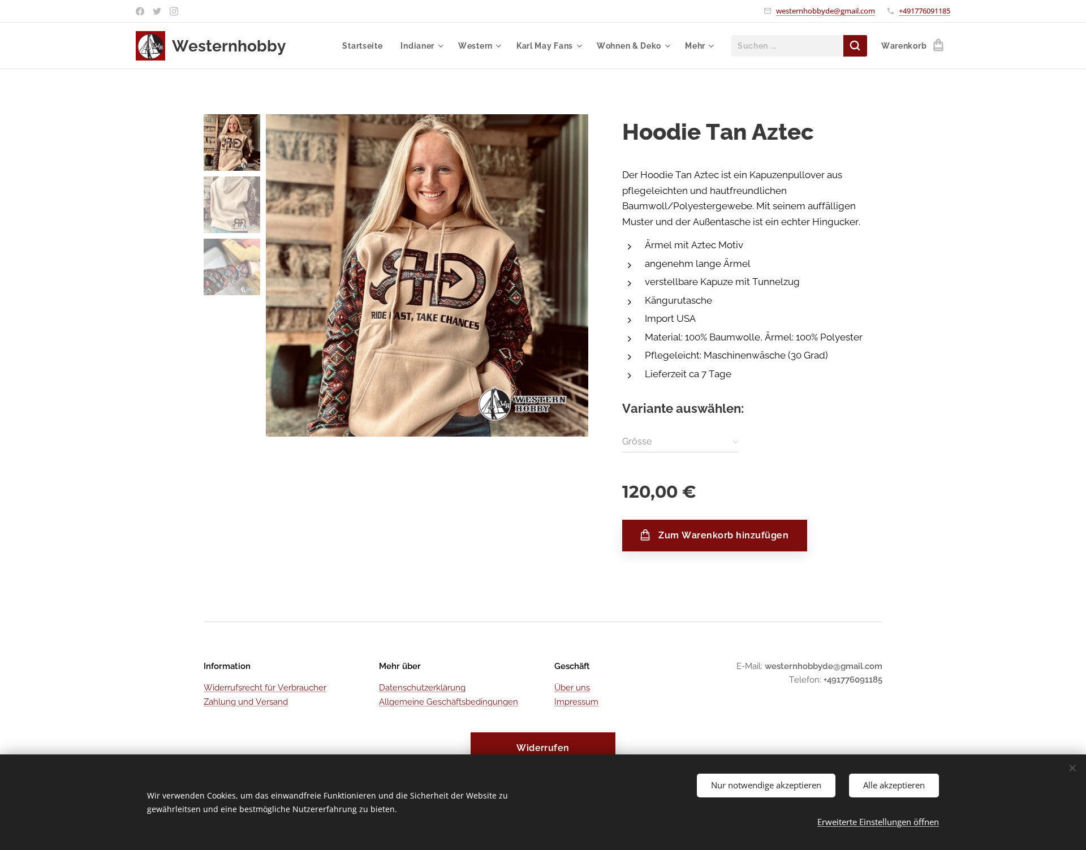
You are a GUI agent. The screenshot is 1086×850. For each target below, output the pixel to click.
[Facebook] (140, 11)
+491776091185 (924, 11)
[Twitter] (157, 11)
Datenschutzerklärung (422, 688)
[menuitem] (365, 46)
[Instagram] (174, 11)
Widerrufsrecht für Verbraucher (265, 688)
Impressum (576, 702)
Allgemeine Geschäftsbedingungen (448, 702)
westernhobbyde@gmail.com (825, 11)
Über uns (572, 688)
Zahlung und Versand (246, 702)
